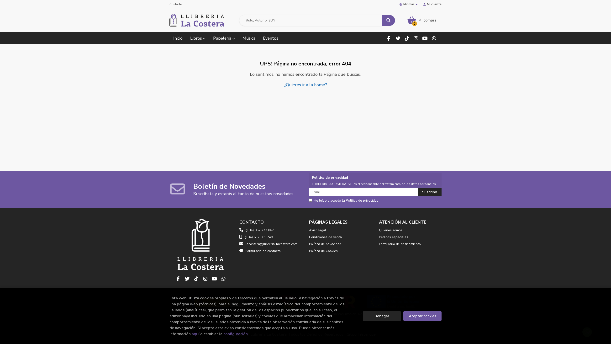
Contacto (175, 4)
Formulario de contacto (263, 251)
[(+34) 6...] (434, 38)
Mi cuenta (434, 4)
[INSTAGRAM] (416, 38)
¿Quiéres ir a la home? (305, 85)
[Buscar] (388, 20)
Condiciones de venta (325, 237)
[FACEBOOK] (389, 38)
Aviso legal (317, 230)
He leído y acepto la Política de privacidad (346, 201)
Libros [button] (196, 38)
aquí (195, 334)
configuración (235, 334)
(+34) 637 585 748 (259, 237)
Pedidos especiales (393, 237)
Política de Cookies (323, 251)
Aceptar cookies (422, 316)
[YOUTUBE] (425, 38)
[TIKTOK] (407, 38)
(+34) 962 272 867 (260, 230)
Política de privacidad (325, 244)
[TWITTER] (398, 38)
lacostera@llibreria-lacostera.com (271, 244)
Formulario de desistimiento (400, 244)
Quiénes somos (390, 230)
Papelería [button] (222, 38)
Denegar (381, 316)
